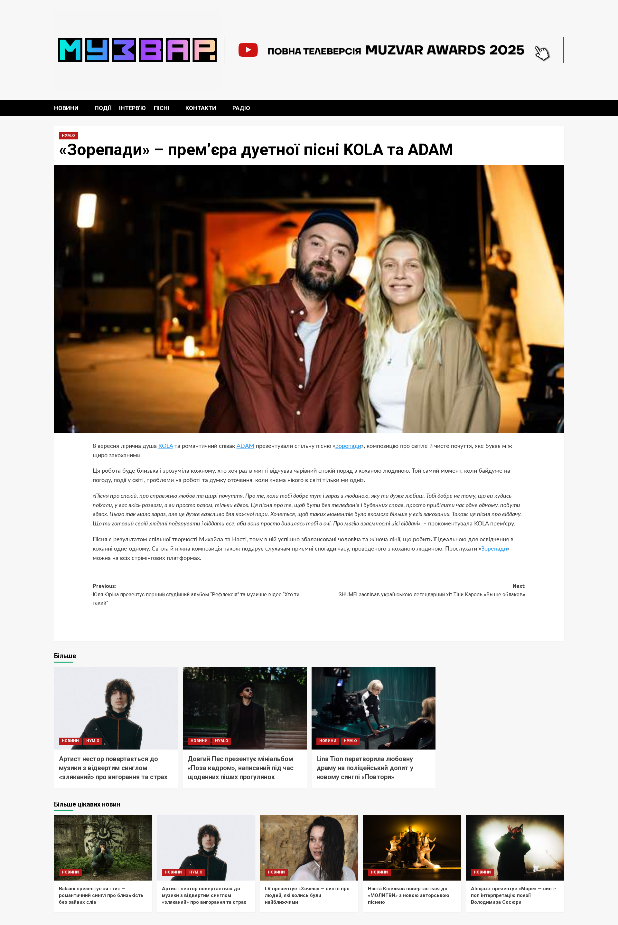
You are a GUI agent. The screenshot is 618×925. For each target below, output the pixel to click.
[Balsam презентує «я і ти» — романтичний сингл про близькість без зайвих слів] (103, 848)
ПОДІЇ (103, 108)
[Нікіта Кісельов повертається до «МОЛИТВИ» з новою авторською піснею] (412, 848)
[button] (560, 108)
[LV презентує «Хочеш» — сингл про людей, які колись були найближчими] (309, 848)
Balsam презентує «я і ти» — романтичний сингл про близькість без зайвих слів (101, 895)
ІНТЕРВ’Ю (132, 108)
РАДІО (241, 108)
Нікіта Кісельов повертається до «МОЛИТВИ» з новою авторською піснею (408, 895)
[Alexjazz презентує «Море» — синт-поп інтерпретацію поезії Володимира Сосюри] (515, 848)
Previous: (196, 594)
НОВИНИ (66, 108)
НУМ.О (68, 135)
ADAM (245, 446)
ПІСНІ (161, 108)
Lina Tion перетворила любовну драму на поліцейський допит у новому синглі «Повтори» (364, 768)
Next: (432, 590)
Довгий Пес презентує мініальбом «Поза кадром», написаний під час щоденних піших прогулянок (241, 768)
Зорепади (348, 446)
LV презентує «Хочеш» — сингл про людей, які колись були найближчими (307, 895)
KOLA (165, 446)
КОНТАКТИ (200, 108)
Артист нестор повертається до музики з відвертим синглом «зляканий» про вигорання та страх (113, 768)
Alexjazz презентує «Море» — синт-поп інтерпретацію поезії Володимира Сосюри (513, 895)
